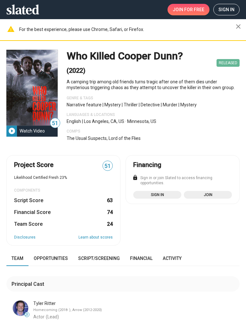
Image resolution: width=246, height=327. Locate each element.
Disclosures (25, 237)
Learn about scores (95, 237)
